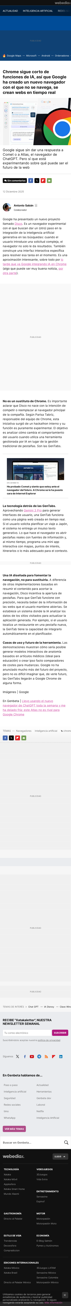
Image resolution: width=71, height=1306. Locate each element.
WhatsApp (10, 1117)
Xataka (7, 1174)
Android (46, 55)
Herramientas (44, 1091)
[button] (25, 205)
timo (6, 1111)
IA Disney (49, 1006)
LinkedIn (61, 1056)
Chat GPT (33, 1006)
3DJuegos (42, 1174)
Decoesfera (10, 1245)
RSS (46, 1056)
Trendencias (10, 1240)
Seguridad (10, 1098)
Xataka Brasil (10, 1272)
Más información (53, 1302)
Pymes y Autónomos (48, 1245)
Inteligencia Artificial (48, 1117)
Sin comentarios (16, 180)
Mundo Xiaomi (11, 1193)
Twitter (36, 180)
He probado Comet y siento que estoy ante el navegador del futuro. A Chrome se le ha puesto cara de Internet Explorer (35, 490)
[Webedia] (63, 3)
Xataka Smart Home (14, 1189)
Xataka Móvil (10, 1179)
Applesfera (10, 1184)
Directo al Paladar (13, 1218)
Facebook (30, 180)
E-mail (49, 180)
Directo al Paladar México (17, 1282)
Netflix (40, 1111)
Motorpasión (43, 1218)
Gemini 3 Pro (33, 510)
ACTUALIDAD (10, 10)
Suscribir (60, 1032)
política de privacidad (49, 1040)
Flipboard (43, 180)
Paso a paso (11, 1085)
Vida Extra (42, 1179)
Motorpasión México (48, 1282)
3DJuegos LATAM (46, 1267)
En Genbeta (13, 483)
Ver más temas (14, 1129)
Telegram (39, 1056)
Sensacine (42, 1196)
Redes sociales (12, 1104)
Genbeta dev (44, 1098)
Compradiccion (12, 1250)
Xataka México (11, 1267)
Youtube (32, 1056)
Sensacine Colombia (47, 1277)
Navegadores (23, 730)
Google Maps (14, 55)
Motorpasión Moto (47, 1223)
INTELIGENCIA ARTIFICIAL (38, 10)
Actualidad (43, 1085)
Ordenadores (62, 55)
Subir (57, 1156)
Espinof (41, 1201)
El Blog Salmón (44, 1240)
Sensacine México (46, 1272)
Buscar (66, 1142)
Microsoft (31, 55)
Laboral (41, 1104)
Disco (18, 223)
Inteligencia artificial (46, 730)
